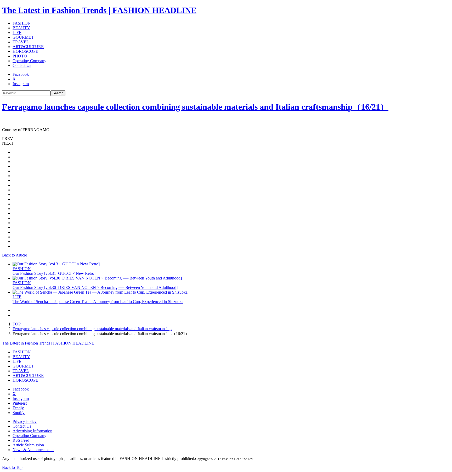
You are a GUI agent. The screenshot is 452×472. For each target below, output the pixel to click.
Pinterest (20, 403)
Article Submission (28, 445)
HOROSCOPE (25, 51)
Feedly (18, 408)
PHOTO (20, 56)
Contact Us (22, 65)
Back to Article (14, 255)
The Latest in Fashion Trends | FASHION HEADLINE (99, 10)
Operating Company (29, 61)
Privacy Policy (25, 421)
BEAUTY (21, 28)
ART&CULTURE (28, 46)
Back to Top (12, 467)
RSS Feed (21, 440)
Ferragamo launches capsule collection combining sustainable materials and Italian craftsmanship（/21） (195, 107)
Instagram (21, 83)
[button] (226, 138)
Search (58, 93)
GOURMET (23, 37)
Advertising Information (32, 431)
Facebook (21, 74)
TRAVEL (21, 42)
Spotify (19, 412)
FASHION (22, 23)
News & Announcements (33, 449)
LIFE (17, 32)
